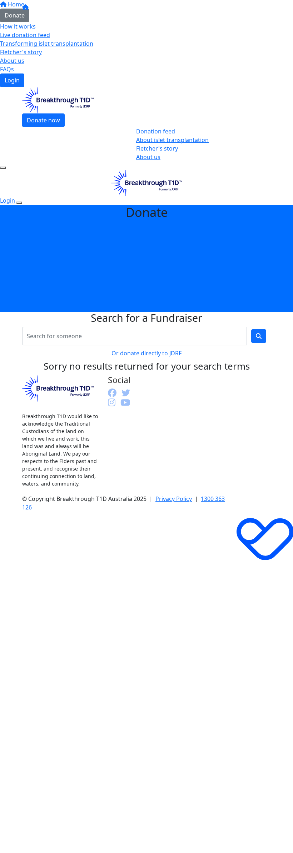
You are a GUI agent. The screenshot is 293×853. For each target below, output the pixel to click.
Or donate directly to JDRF (146, 353)
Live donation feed (25, 35)
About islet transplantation (172, 140)
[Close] (19, 203)
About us (12, 61)
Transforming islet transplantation (46, 43)
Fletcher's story (21, 52)
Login (12, 80)
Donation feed (155, 131)
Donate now (43, 120)
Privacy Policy (173, 499)
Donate (15, 15)
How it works (18, 26)
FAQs (7, 69)
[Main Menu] (3, 168)
